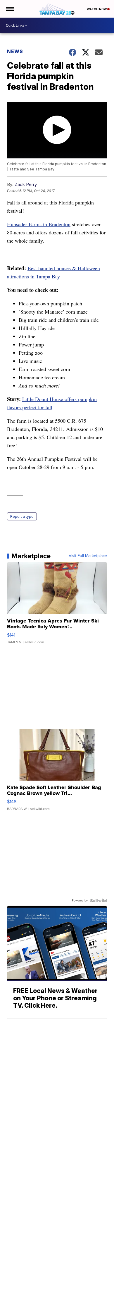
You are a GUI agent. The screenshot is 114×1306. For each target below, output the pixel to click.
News (15, 51)
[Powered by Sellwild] (98, 901)
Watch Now (97, 9)
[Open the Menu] (9, 8)
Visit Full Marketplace (88, 556)
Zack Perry (26, 184)
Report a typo (22, 516)
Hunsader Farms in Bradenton (38, 224)
